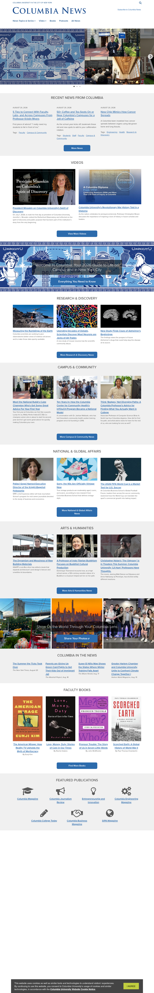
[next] (150, 56)
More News (77, 148)
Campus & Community (37, 132)
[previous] (3, 56)
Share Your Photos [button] (75, 638)
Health (122, 132)
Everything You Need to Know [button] (77, 281)
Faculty (22, 132)
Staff (74, 135)
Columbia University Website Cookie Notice (72, 989)
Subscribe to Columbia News (129, 9)
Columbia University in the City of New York (32, 2)
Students (67, 135)
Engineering (112, 132)
